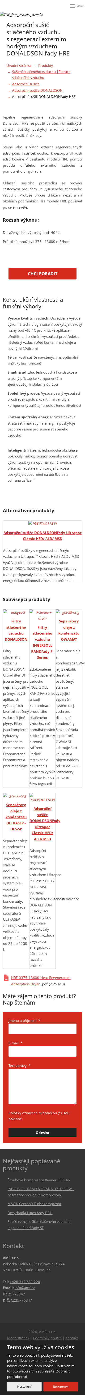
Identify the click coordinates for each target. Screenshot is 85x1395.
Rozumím (60, 1386)
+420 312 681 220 (25, 1281)
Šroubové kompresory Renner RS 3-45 (39, 1180)
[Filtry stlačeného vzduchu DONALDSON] (16, 612)
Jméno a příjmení (24, 1020)
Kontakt (71, 1338)
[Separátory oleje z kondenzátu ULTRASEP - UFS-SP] (16, 796)
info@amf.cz (25, 1287)
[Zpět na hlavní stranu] (12, 6)
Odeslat (43, 1132)
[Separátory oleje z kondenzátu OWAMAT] (69, 612)
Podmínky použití (47, 1338)
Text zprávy (19, 1065)
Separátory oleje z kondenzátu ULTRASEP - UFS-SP (16, 816)
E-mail (15, 1043)
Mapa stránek (18, 1338)
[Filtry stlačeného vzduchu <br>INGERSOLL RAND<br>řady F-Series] (43, 615)
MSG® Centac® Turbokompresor (34, 1203)
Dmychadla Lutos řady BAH (30, 1212)
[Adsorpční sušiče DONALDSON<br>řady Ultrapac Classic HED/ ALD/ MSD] (42, 524)
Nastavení (24, 1386)
